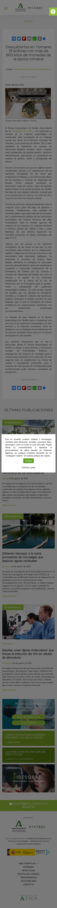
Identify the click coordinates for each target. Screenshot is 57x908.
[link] (53, 12)
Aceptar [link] (28, 461)
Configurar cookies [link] (29, 467)
